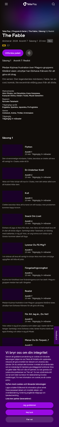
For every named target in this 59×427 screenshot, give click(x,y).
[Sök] (53, 4)
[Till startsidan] (30, 4)
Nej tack (29, 412)
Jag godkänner (29, 405)
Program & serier (19, 31)
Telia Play (6, 31)
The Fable (33, 31)
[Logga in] (29, 52)
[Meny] (6, 4)
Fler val (29, 419)
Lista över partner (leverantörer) (18, 399)
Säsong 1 (43, 31)
